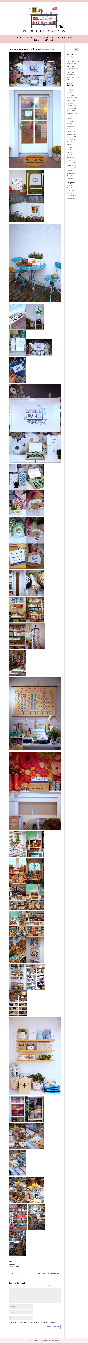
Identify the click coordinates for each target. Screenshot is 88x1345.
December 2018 (71, 134)
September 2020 (72, 98)
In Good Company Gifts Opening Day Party (49, 1273)
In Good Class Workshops (71, 58)
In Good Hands (71, 196)
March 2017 (70, 178)
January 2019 (71, 132)
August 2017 (70, 176)
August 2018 (70, 145)
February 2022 (71, 93)
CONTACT (49, 40)
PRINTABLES (64, 38)
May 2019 (70, 121)
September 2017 (72, 173)
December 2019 (71, 106)
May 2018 (70, 152)
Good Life (70, 185)
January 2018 (71, 163)
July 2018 (69, 147)
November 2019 (71, 108)
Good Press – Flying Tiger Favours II (73, 63)
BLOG (36, 40)
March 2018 (70, 158)
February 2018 (71, 160)
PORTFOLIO (45, 38)
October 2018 (71, 139)
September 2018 (72, 142)
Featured (44, 49)
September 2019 (72, 113)
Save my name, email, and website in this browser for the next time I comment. (33, 1322)
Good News (70, 188)
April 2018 (70, 155)
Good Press (70, 190)
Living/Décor (50, 49)
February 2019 (71, 129)
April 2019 (70, 124)
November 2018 (71, 137)
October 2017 (71, 170)
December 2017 (71, 165)
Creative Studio (13, 1273)
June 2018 (70, 150)
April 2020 (70, 103)
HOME (19, 38)
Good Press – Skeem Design (71, 74)
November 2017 (71, 168)
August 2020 (71, 100)
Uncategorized (71, 198)
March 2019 (70, 126)
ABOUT (30, 38)
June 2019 (70, 119)
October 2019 (71, 111)
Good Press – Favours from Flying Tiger (72, 68)
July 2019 (69, 116)
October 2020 (71, 95)
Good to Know (71, 193)
